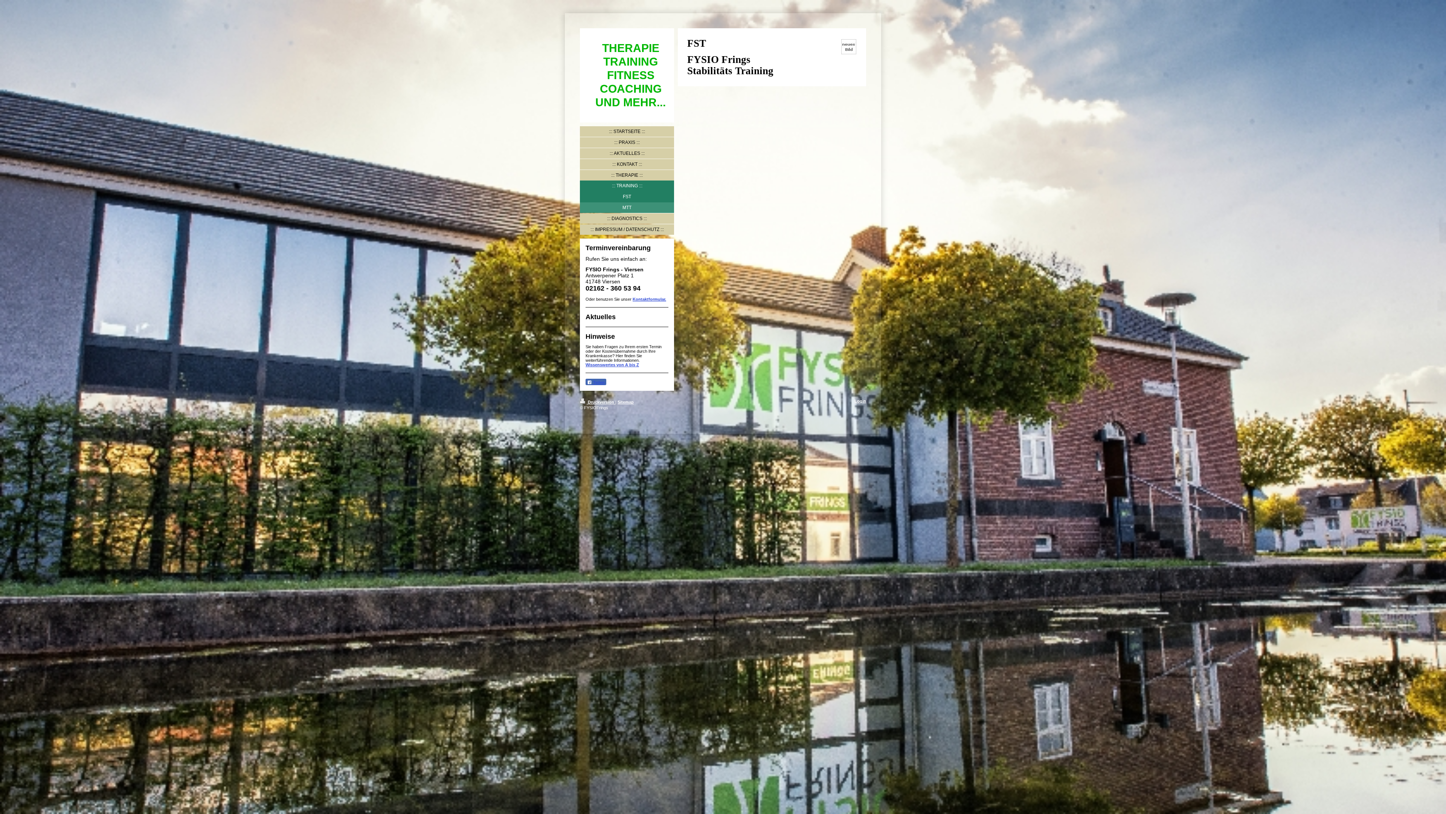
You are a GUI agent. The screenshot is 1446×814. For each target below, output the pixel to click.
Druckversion (601, 402)
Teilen (598, 382)
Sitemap (626, 402)
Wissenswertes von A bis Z (612, 365)
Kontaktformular (649, 299)
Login (860, 401)
